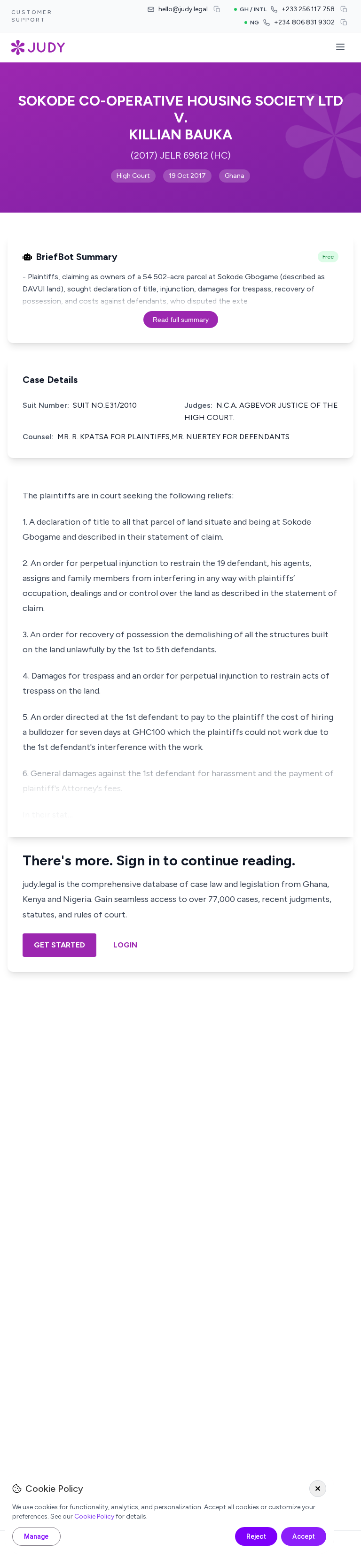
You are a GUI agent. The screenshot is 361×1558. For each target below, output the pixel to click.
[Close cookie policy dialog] (317, 1488)
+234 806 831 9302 (304, 22)
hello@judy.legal (183, 9)
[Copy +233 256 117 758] (344, 9)
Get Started (59, 944)
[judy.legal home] (38, 47)
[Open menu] (340, 48)
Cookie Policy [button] (94, 1516)
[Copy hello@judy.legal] (217, 9)
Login (125, 944)
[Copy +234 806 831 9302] (344, 22)
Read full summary (181, 319)
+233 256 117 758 (308, 9)
